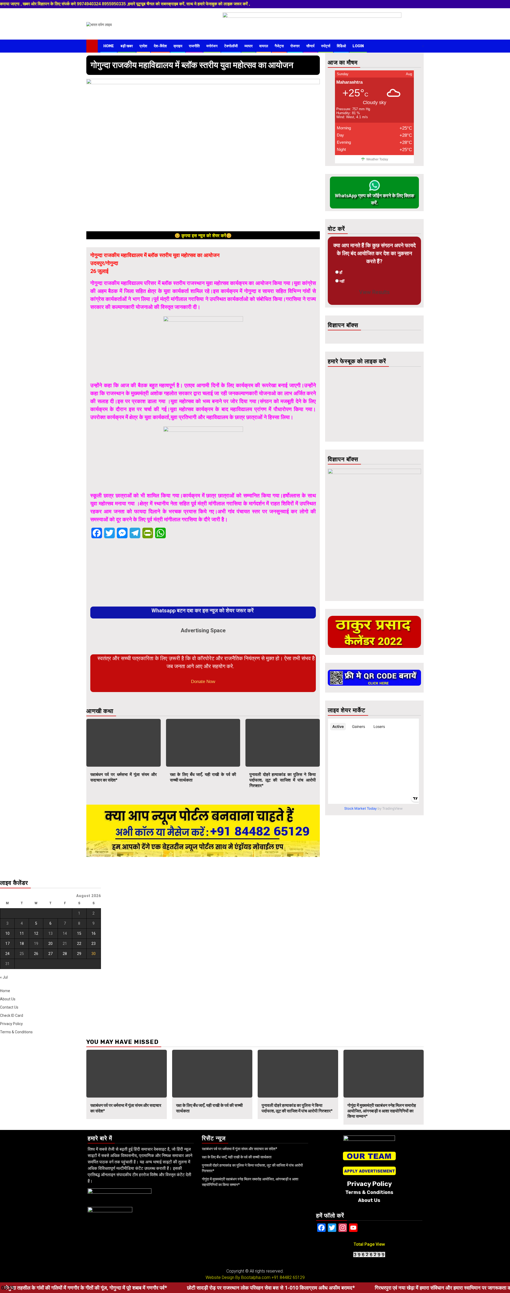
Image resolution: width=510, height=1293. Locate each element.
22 (79, 943)
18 (22, 943)
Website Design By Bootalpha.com (238, 1277)
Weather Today (377, 159)
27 (50, 953)
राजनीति (194, 46)
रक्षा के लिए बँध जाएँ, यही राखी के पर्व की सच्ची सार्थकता (236, 1157)
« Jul (4, 977)
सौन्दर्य (310, 46)
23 (93, 943)
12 (36, 933)
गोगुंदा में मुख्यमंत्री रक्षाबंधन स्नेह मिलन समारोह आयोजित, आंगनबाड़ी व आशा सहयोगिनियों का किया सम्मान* (381, 1111)
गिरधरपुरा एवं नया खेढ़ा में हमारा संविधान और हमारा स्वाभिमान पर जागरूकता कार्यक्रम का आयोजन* (399, 1287)
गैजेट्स (279, 46)
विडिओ (341, 46)
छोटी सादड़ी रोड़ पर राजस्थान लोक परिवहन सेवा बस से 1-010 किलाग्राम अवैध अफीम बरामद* (208, 1287)
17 (7, 943)
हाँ (340, 272)
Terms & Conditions (16, 1032)
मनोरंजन (212, 46)
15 (79, 933)
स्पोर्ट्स (325, 46)
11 (22, 933)
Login (358, 46)
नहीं (341, 281)
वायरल (263, 46)
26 (36, 953)
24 (7, 953)
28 (65, 953)
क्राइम (177, 46)
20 (50, 943)
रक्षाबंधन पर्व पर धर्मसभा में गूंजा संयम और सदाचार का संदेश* (239, 1149)
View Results (374, 292)
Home (108, 46)
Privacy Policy (11, 1024)
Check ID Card (11, 1015)
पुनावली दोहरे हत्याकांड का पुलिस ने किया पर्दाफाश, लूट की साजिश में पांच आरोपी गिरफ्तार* (282, 780)
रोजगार (295, 46)
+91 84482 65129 (288, 1277)
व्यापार (248, 46)
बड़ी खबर (127, 46)
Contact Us (9, 1007)
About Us (7, 999)
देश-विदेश (160, 46)
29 (79, 953)
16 (93, 933)
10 (7, 933)
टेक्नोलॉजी (231, 46)
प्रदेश (143, 46)
